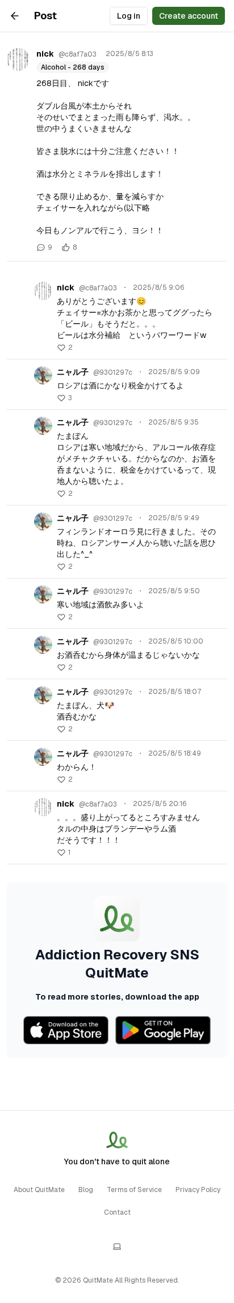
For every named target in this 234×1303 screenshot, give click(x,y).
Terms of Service (134, 1189)
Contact (117, 1212)
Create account (188, 16)
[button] (65, 347)
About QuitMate (39, 1189)
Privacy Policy (198, 1189)
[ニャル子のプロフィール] (43, 375)
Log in (128, 16)
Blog (85, 1189)
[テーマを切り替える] (117, 1246)
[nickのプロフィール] (18, 59)
